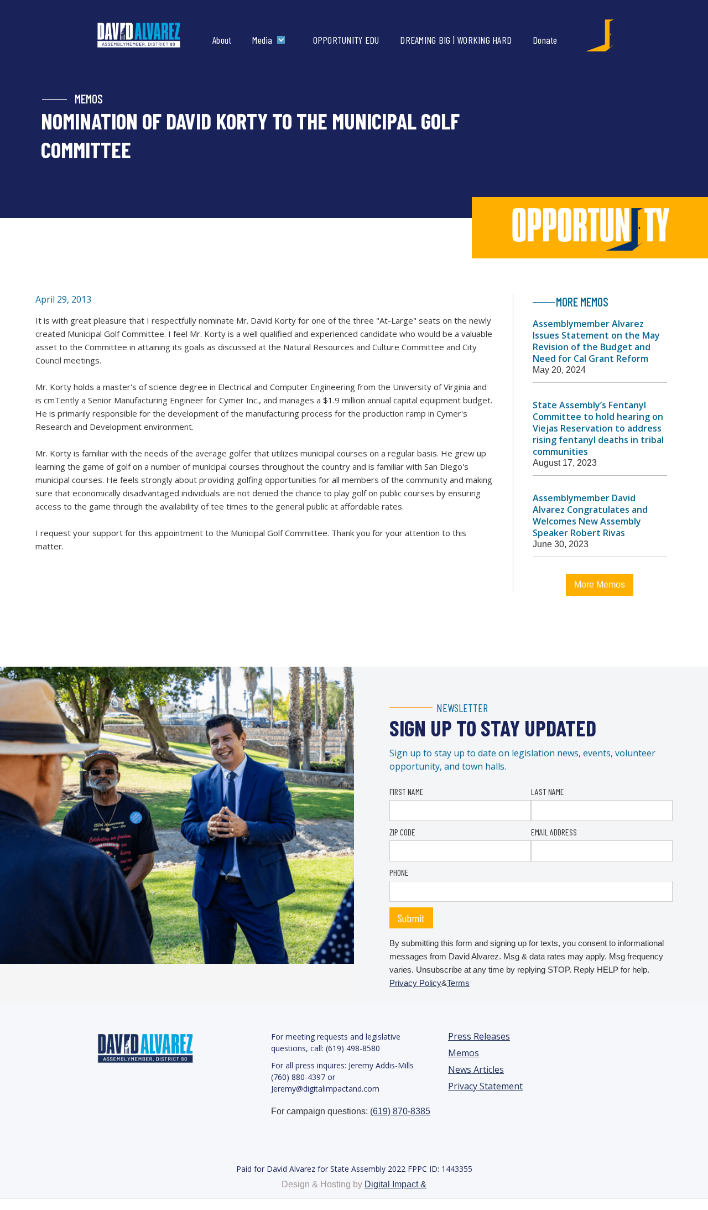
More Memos (599, 584)
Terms (458, 983)
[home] (150, 35)
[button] (271, 40)
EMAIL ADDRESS (554, 832)
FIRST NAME (406, 791)
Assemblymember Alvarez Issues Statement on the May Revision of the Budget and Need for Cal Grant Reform (596, 341)
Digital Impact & (395, 1184)
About (221, 39)
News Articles (476, 1070)
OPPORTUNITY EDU (346, 39)
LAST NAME (547, 791)
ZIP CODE (402, 832)
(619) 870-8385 (400, 1111)
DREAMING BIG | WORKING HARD (456, 39)
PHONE (399, 872)
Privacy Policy (415, 983)
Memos (463, 1053)
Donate (545, 39)
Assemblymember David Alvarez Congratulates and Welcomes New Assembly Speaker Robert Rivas (590, 515)
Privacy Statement (485, 1086)
